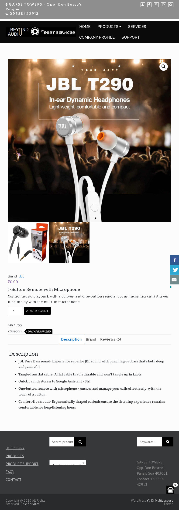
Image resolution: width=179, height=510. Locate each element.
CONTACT (13, 479)
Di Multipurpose (161, 500)
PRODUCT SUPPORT (22, 463)
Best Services (30, 504)
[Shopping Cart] (170, 490)
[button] (163, 66)
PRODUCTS (107, 26)
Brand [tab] (91, 339)
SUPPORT (131, 37)
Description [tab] (71, 339)
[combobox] (67, 463)
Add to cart (37, 311)
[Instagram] (156, 5)
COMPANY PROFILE (97, 37)
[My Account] (143, 5)
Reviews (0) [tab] (110, 339)
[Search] (170, 5)
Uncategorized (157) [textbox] (68, 465)
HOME (84, 26)
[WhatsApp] (163, 5)
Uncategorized (39, 331)
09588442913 (24, 14)
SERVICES (137, 26)
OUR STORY (15, 448)
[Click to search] (167, 441)
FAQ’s (10, 471)
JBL (21, 276)
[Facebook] (149, 5)
